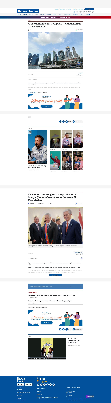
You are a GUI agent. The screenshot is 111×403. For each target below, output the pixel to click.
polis (29, 117)
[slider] (47, 357)
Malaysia (31, 14)
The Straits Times (70, 389)
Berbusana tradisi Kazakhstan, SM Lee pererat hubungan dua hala (51, 295)
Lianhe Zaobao (69, 392)
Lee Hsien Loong (31, 307)
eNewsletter (68, 9)
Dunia (36, 14)
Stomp (67, 396)
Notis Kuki (19, 393)
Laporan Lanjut (55, 275)
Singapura (25, 14)
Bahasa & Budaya (67, 14)
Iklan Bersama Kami (21, 399)
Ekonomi (42, 14)
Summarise (32, 203)
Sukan (60, 14)
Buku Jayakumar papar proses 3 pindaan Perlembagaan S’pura (50, 301)
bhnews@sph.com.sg (43, 398)
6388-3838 (39, 391)
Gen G (82, 14)
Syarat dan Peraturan (21, 390)
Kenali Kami (19, 389)
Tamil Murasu (69, 395)
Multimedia (75, 14)
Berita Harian (69, 393)
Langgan (89, 9)
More (87, 14)
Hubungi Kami (20, 387)
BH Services (19, 395)
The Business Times (70, 391)
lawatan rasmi (44, 307)
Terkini (19, 14)
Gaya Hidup (48, 14)
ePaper (74, 9)
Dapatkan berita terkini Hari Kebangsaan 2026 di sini (56, 17)
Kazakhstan (38, 307)
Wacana (54, 14)
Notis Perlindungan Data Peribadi (23, 392)
